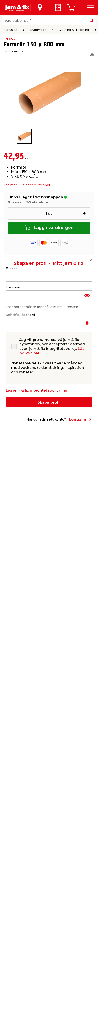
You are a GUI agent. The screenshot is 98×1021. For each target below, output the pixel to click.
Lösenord (13, 287)
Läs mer (10, 185)
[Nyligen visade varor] (93, 55)
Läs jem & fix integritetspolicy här (36, 390)
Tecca (9, 38)
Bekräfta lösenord (20, 315)
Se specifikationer (35, 185)
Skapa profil (49, 402)
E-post (11, 268)
